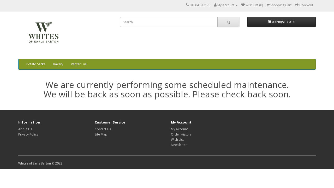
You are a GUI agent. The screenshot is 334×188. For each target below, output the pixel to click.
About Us (25, 129)
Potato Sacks (35, 64)
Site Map (101, 134)
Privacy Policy (28, 134)
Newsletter (179, 145)
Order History (181, 134)
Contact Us (103, 129)
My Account (179, 129)
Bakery (58, 64)
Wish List (177, 139)
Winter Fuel (79, 64)
